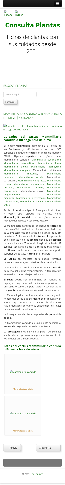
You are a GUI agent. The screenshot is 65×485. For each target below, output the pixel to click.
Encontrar (10, 102)
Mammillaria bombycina (46, 166)
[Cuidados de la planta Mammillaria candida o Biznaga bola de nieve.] (32, 127)
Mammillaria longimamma (29, 184)
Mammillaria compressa (31, 180)
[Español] (8, 13)
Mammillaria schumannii (46, 159)
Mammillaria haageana (33, 201)
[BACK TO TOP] (32, 463)
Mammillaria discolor (30, 187)
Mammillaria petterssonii (30, 198)
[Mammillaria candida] (23, 371)
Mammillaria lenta (49, 163)
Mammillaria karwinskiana (19, 163)
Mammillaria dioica (16, 166)
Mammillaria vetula (30, 177)
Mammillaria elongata (17, 170)
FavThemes (37, 474)
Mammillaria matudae (20, 173)
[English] (19, 13)
